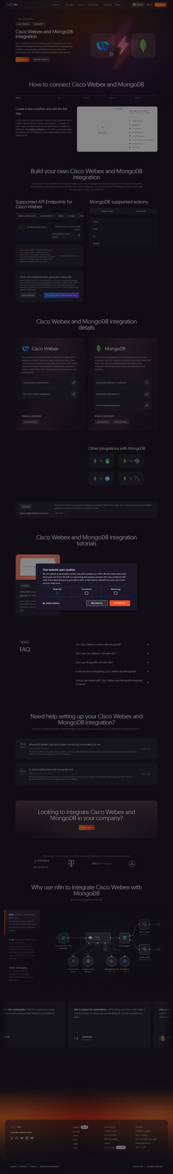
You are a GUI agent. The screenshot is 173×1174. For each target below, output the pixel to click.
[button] (51, 603)
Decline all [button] (97, 603)
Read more (55, 583)
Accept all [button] (119, 603)
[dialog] (86, 587)
